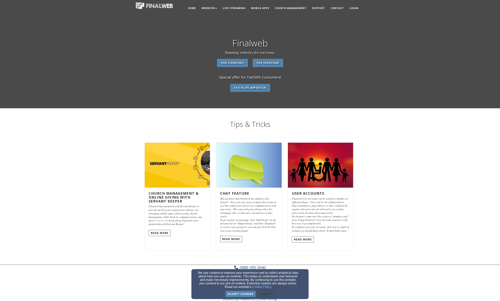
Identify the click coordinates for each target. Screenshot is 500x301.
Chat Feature (234, 193)
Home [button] (192, 8)
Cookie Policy (261, 286)
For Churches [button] (232, 63)
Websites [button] (208, 8)
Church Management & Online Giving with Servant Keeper (174, 197)
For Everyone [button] (268, 63)
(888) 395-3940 (253, 267)
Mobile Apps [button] (260, 8)
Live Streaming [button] (234, 8)
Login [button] (354, 8)
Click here (159, 220)
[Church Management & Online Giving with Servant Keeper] (177, 165)
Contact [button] (337, 8)
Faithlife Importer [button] (250, 88)
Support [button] (318, 8)
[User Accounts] (320, 165)
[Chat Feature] (248, 165)
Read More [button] (160, 233)
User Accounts (308, 193)
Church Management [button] (290, 8)
